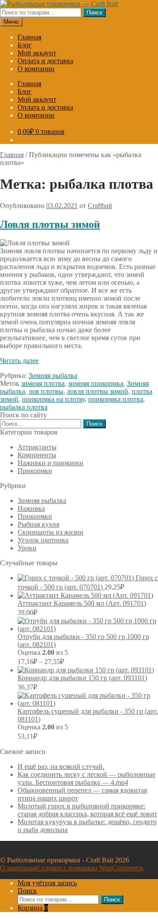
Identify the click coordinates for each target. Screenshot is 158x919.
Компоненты (37, 455)
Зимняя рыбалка (53, 375)
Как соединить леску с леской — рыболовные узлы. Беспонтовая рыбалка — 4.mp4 (86, 778)
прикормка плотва (115, 399)
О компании (36, 68)
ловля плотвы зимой (97, 391)
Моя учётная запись (47, 883)
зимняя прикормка (95, 383)
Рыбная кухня (38, 524)
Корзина (33, 908)
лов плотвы (46, 391)
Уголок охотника (43, 540)
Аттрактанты (37, 447)
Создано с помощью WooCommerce (90, 868)
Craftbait (100, 205)
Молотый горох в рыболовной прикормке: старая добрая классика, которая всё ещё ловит (87, 810)
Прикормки (35, 470)
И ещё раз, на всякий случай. (61, 766)
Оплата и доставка (45, 61)
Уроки (27, 548)
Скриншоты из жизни (50, 532)
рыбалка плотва (23, 407)
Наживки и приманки (50, 463)
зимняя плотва (43, 383)
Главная (29, 37)
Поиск (94, 12)
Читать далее (19, 360)
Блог (25, 45)
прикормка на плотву (53, 399)
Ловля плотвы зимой (50, 224)
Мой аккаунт (37, 53)
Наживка (31, 508)
